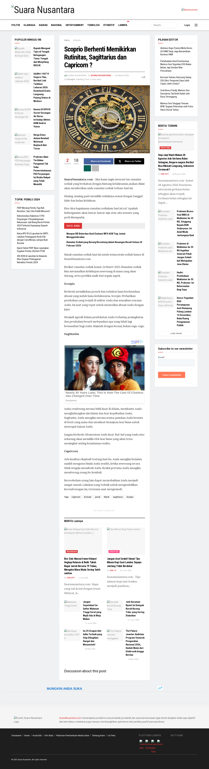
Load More (176, 333)
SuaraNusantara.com (70, 718)
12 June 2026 (90, 623)
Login (187, 25)
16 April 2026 (132, 659)
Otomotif (109, 25)
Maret (106, 497)
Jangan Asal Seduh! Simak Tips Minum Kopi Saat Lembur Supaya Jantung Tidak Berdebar (124, 562)
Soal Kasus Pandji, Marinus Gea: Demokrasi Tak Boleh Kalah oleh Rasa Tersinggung (175, 93)
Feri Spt (71, 578)
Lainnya (122, 25)
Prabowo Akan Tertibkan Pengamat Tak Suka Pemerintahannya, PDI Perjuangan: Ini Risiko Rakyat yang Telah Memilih (42, 170)
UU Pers (111, 735)
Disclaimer (16, 735)
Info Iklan (49, 735)
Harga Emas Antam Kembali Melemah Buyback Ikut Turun (41, 141)
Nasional (56, 25)
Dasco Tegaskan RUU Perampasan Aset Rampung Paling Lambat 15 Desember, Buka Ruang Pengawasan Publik (185, 311)
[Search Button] (174, 25)
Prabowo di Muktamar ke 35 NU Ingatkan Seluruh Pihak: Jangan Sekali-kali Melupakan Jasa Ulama (185, 254)
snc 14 (113, 570)
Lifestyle (77, 40)
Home (67, 40)
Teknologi (93, 25)
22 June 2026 (125, 570)
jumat (97, 497)
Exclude (87, 497)
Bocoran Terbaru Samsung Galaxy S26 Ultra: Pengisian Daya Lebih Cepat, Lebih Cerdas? (175, 80)
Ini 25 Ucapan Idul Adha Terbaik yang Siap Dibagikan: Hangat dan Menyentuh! (92, 637)
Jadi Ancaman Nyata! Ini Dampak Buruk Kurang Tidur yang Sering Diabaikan (135, 608)
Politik (15, 25)
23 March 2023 (122, 75)
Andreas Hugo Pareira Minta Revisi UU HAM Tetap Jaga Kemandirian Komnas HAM (176, 51)
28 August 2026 (178, 174)
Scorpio (130, 497)
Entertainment (75, 25)
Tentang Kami (98, 735)
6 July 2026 (83, 578)
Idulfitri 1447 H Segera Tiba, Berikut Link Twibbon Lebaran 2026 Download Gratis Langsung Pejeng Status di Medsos (41, 87)
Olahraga (29, 25)
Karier (27, 735)
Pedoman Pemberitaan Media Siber (72, 735)
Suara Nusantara (101, 75)
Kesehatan (72, 551)
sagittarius (118, 497)
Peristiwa (165, 148)
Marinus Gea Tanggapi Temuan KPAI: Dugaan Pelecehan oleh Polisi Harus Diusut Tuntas (176, 106)
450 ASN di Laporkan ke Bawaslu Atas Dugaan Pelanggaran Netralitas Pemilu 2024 (32, 259)
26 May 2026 (89, 649)
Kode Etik (37, 735)
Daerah (43, 25)
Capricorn (76, 497)
